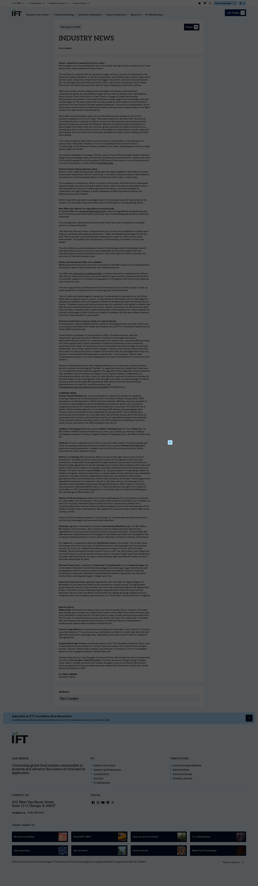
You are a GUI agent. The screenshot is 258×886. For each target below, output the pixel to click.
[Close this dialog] (170, 442)
